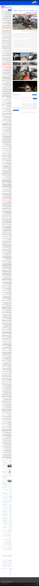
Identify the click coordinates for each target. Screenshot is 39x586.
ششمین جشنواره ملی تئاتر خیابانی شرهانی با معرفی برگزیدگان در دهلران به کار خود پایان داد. (7, 250)
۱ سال (6, 532)
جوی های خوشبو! (9, 425)
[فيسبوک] (35, 94)
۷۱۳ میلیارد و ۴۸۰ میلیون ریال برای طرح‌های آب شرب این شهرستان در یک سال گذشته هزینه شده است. (7, 206)
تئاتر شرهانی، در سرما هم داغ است (7, 87)
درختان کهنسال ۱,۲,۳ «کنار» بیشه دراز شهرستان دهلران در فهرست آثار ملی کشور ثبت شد (7, 156)
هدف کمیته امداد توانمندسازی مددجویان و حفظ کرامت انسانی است (4, 498)
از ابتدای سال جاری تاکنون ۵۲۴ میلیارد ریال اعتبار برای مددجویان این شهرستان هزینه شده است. (6, 336)
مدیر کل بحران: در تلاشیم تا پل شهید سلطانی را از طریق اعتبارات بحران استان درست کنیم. (6, 318)
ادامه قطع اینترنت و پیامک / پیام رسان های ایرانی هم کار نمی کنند (4, 505)
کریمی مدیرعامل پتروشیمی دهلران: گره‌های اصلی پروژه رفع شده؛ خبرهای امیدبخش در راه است (6, 457)
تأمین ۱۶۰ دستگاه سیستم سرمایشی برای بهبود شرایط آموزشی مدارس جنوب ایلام (6, 28)
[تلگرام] (36, 94)
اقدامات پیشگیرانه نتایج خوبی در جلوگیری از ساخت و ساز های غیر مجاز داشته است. (7, 348)
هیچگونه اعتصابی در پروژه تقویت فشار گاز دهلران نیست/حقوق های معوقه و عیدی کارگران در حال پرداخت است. (7, 353)
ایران (26, 7)
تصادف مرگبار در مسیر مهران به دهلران (6, 32)
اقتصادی (17, 4)
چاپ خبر (17, 6)
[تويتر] (32, 94)
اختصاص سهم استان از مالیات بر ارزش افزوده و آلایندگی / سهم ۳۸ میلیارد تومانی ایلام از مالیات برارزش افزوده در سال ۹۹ (7, 410)
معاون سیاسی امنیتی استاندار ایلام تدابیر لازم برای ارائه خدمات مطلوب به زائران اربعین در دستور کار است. (7, 245)
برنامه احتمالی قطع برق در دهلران (7, 438)
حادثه (33, 7)
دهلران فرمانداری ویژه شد (8, 403)
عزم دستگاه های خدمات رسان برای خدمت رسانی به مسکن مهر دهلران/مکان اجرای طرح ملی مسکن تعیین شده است (6, 271)
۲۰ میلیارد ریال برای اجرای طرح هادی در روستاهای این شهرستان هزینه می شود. (7, 339)
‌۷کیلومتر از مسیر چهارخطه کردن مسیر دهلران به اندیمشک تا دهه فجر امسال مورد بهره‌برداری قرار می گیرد (7, 194)
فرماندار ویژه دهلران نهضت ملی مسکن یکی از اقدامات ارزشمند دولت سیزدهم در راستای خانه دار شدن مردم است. (7, 222)
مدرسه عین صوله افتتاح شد (7, 150)
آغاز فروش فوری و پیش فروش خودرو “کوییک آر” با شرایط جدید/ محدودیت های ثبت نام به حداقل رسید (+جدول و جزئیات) (7, 430)
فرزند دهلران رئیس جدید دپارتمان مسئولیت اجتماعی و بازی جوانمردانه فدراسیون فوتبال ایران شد (7, 435)
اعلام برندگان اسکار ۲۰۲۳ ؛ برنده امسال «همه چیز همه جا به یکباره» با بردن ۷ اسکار (7, 313)
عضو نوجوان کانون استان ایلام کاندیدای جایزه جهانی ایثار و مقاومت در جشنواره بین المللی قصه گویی (7, 96)
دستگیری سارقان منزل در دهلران (7, 68)
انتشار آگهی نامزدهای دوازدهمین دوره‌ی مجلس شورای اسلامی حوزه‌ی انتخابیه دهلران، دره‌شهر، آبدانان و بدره (6, 142)
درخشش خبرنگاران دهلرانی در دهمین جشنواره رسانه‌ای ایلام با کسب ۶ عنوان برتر (7, 56)
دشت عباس (35, 7)
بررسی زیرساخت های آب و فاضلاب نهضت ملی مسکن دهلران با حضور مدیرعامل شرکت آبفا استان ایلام (7, 166)
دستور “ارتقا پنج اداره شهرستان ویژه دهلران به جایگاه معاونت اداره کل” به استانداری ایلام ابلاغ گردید (7, 212)
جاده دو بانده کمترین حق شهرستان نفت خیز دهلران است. (4, 480)
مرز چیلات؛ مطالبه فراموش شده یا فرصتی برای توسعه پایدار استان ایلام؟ (4, 521)
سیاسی (29, 4)
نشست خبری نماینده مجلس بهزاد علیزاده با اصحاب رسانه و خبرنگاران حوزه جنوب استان (7, 369)
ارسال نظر (17, 110)
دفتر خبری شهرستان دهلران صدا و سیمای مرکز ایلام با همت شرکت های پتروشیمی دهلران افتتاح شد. (7, 358)
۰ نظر (19, 6)
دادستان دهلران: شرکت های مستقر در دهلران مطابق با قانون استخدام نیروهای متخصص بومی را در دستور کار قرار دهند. (7, 308)
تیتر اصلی (32, 7)
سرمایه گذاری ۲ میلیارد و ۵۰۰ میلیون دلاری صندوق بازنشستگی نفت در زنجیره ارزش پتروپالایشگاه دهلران (6, 227)
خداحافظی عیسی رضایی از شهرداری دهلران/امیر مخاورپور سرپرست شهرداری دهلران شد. (6, 379)
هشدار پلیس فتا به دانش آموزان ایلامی (6, 40)
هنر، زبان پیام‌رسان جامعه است (7, 82)
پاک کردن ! (14, 110)
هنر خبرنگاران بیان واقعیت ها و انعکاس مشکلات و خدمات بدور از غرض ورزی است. (7, 376)
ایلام (27, 7)
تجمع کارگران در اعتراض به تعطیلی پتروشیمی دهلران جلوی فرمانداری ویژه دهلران (6, 234)
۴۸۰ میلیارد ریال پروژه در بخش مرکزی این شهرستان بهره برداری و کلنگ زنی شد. (7, 209)
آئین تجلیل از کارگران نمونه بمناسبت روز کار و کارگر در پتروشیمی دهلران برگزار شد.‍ (7, 268)
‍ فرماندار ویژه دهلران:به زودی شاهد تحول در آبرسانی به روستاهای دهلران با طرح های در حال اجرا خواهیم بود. (7, 230)
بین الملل (24, 4)
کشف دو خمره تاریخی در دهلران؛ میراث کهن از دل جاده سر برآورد (4, 527)
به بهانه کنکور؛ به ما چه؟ (8, 437)
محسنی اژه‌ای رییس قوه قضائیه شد (7, 441)
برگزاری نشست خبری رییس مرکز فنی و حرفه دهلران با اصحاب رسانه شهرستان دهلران (7, 397)
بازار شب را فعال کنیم (8, 448)
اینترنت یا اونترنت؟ (9, 413)
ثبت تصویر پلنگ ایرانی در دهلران (7, 118)
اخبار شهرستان (11, 4)
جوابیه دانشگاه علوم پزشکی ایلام (7, 390)
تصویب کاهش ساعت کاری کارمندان (6, 158)
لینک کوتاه (21, 94)
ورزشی (15, 4)
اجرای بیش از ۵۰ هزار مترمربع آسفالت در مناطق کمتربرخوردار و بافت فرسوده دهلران (7, 321)
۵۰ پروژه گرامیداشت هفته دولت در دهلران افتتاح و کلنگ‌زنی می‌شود (4, 463)
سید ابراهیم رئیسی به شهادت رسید (7, 108)
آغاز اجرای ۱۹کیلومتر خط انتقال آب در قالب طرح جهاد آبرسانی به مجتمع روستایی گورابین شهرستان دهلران (6, 137)
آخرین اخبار (32, 4)
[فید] (37, 0)
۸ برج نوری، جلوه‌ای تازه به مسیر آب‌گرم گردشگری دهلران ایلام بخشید (4, 511)
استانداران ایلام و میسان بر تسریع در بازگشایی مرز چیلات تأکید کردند (4, 508)
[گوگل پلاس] (33, 94)
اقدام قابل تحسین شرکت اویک (7, 362)
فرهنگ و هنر (20, 4)
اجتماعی (27, 4)
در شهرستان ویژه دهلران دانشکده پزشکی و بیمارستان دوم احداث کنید (4, 493)
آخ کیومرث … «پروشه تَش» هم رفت (6, 215)
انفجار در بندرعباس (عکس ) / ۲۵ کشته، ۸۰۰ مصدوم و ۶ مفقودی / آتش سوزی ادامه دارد (6, 48)
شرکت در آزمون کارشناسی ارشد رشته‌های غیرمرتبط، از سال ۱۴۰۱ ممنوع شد (6, 419)
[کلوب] (1, 579)
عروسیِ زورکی (9, 101)
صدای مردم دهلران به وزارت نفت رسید (6, 232)
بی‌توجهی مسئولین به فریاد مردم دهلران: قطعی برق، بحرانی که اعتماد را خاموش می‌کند (7, 23)
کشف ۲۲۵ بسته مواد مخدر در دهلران (6, 62)
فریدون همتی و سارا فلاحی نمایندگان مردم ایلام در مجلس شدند (4, 466)
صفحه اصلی (35, 4)
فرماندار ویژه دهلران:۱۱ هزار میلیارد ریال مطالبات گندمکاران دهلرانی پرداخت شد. (6, 114)
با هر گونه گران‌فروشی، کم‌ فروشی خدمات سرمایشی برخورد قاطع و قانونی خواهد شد (6, 64)
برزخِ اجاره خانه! (9, 98)
